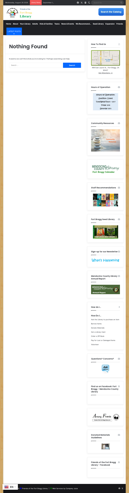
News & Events (67, 24)
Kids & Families (46, 24)
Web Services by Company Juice (65, 488)
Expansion (110, 24)
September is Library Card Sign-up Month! (59, 3)
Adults (35, 24)
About (15, 24)
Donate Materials (97, 328)
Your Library (25, 24)
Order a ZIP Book (97, 336)
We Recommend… (83, 24)
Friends (119, 24)
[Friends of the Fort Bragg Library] (19, 12)
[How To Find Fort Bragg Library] (105, 65)
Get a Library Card (98, 332)
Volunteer (95, 344)
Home (8, 24)
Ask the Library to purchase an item (105, 319)
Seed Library (98, 24)
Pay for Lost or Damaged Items (103, 340)
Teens (57, 24)
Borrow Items (96, 324)
